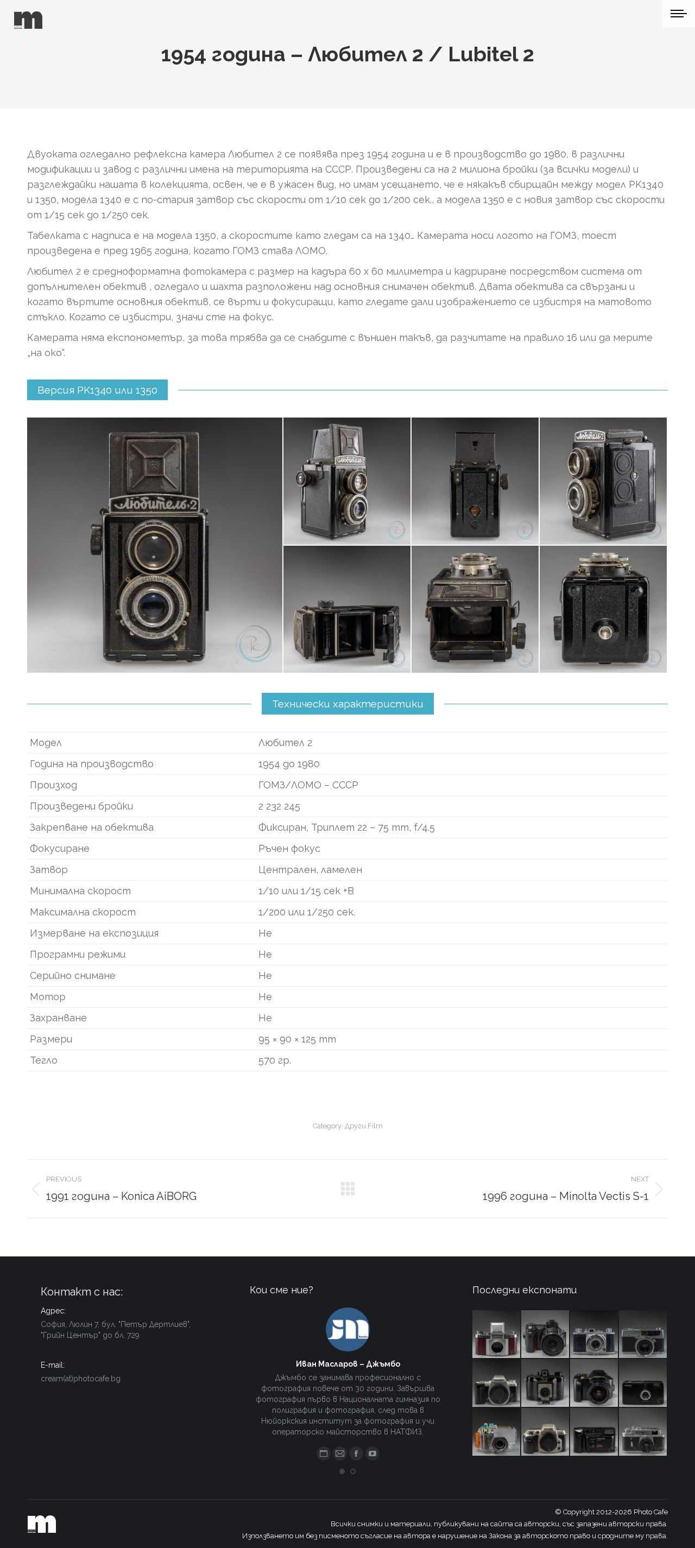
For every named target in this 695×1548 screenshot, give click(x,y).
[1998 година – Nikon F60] (545, 1432)
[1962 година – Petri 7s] (643, 1334)
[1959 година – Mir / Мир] (643, 1432)
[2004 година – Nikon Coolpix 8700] (545, 1334)
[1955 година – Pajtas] (545, 1383)
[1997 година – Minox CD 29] (643, 1383)
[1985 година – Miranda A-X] (594, 1432)
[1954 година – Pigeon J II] (594, 1334)
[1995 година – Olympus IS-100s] (594, 1383)
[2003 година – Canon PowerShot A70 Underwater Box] (496, 1432)
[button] (342, 1471)
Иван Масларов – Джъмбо (348, 1364)
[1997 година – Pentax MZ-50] (496, 1383)
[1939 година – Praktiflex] (496, 1334)
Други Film (364, 1126)
